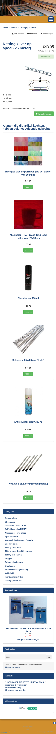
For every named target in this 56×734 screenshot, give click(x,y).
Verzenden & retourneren (16, 685)
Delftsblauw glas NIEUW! (16, 529)
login (27, 729)
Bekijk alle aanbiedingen (28, 639)
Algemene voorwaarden (15, 690)
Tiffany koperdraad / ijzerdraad (18, 551)
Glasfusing (10, 566)
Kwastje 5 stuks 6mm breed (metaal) (28, 484)
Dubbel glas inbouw (14, 562)
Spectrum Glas (11, 536)
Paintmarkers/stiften (14, 577)
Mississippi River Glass (15, 533)
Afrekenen (33, 34)
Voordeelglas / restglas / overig (19, 540)
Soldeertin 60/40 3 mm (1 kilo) (28, 360)
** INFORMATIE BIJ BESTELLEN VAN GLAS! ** (25, 682)
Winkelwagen (47, 34)
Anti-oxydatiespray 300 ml (28, 422)
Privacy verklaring (13, 688)
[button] (51, 19)
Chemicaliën (10, 522)
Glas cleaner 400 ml (28, 298)
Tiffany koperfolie (13, 547)
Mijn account (18, 34)
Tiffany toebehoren (13, 555)
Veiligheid (9, 573)
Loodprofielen (11, 544)
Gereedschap (11, 518)
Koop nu (28, 187)
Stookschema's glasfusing (16, 569)
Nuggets (8, 558)
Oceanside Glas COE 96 (15, 525)
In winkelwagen (44, 114)
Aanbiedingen (11, 590)
